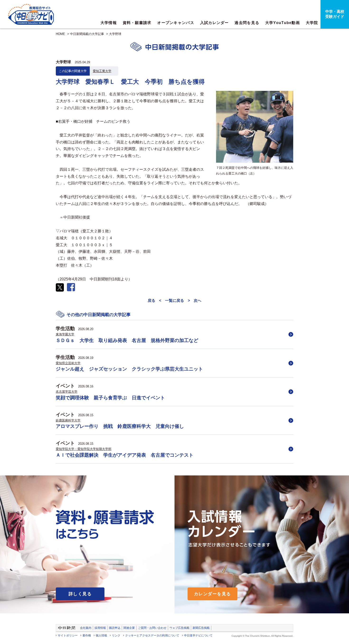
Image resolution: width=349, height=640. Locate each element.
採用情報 (100, 628)
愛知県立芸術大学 (68, 363)
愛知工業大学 (102, 71)
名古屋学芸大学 (66, 391)
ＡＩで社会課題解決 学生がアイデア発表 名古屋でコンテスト (124, 455)
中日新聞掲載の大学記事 (87, 34)
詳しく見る (80, 593)
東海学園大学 (65, 334)
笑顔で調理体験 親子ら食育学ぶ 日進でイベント (110, 397)
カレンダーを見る (212, 593)
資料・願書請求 (137, 23)
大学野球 (115, 34)
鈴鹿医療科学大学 (68, 420)
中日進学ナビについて (198, 635)
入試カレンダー (214, 23)
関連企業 (129, 628)
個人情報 (101, 635)
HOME (60, 34)
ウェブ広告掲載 (179, 628)
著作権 (86, 635)
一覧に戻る (174, 300)
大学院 (312, 23)
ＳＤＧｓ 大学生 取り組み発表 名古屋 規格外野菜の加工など (127, 340)
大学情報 (108, 23)
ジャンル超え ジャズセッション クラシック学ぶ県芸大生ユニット (129, 368)
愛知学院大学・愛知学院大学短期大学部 (83, 449)
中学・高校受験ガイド (334, 14)
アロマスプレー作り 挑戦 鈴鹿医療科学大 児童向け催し (120, 426)
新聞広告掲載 (201, 628)
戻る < (154, 300)
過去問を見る (247, 23)
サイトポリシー (68, 635)
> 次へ (194, 300)
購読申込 (114, 628)
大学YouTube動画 (282, 23)
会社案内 (85, 628)
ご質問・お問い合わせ (152, 628)
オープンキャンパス (175, 23)
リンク (116, 635)
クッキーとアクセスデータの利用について (152, 635)
